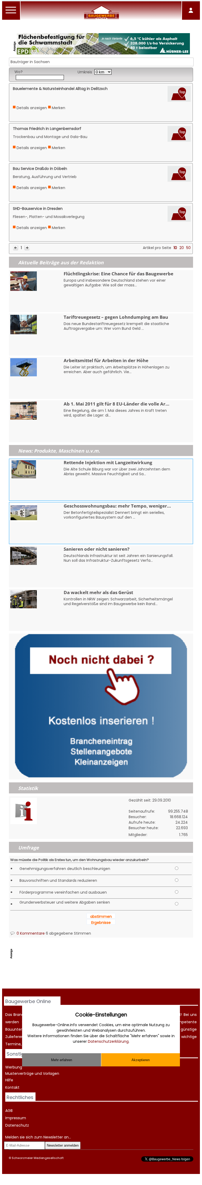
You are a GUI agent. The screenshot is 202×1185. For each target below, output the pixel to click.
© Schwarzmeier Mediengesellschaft (36, 1158)
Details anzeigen (32, 107)
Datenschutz (17, 1125)
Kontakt (12, 1087)
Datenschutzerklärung (108, 1041)
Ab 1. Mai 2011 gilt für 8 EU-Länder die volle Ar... (116, 404)
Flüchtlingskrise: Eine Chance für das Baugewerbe (118, 274)
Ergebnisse (101, 922)
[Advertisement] (104, 975)
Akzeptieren (141, 1060)
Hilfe (9, 1080)
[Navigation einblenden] (11, 13)
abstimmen (101, 916)
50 (188, 247)
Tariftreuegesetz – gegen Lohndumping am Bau (116, 317)
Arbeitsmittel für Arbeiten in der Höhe (106, 360)
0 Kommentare (30, 933)
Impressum (15, 1118)
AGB (9, 1110)
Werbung (13, 1067)
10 (175, 247)
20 (181, 247)
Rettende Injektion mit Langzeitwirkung (108, 462)
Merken (58, 107)
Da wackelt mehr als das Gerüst (98, 592)
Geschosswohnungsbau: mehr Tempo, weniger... (117, 506)
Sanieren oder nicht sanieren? (96, 549)
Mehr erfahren (61, 1060)
